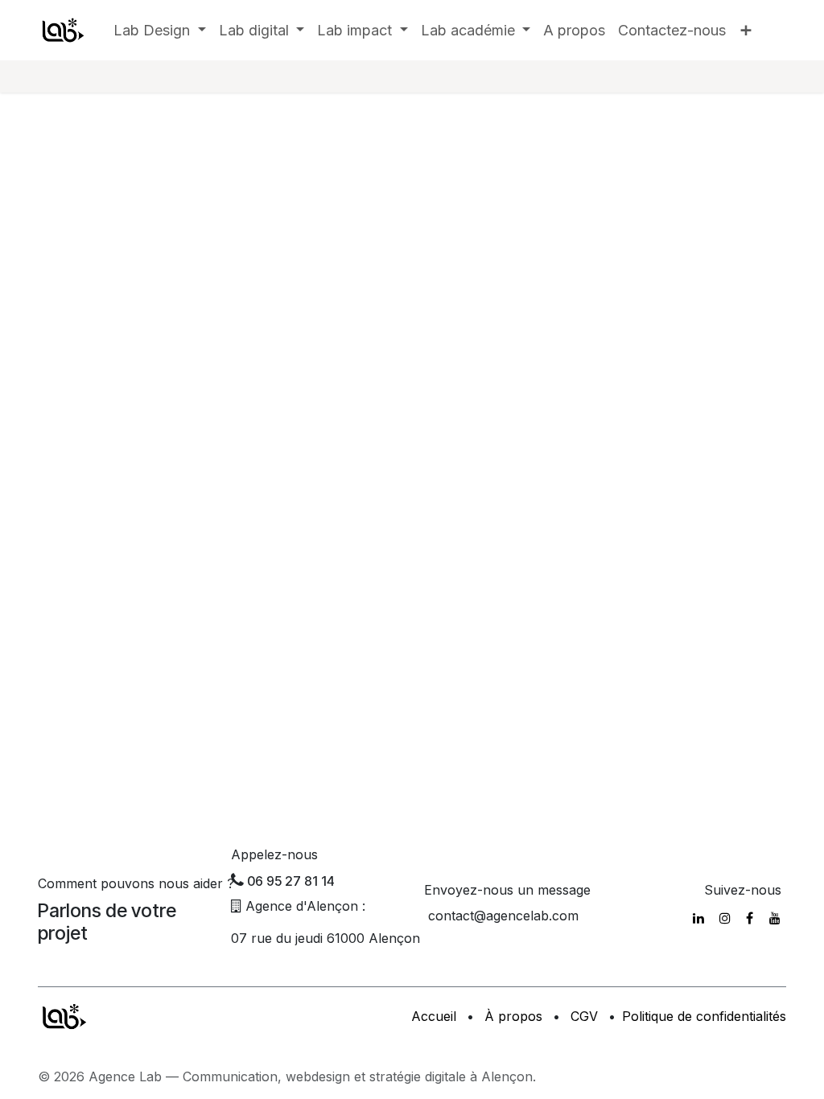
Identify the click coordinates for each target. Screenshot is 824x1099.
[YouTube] (775, 918)
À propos (513, 1016)
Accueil (433, 1016)
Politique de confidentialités (704, 1016)
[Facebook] (749, 918)
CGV (584, 1016)
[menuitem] (159, 30)
